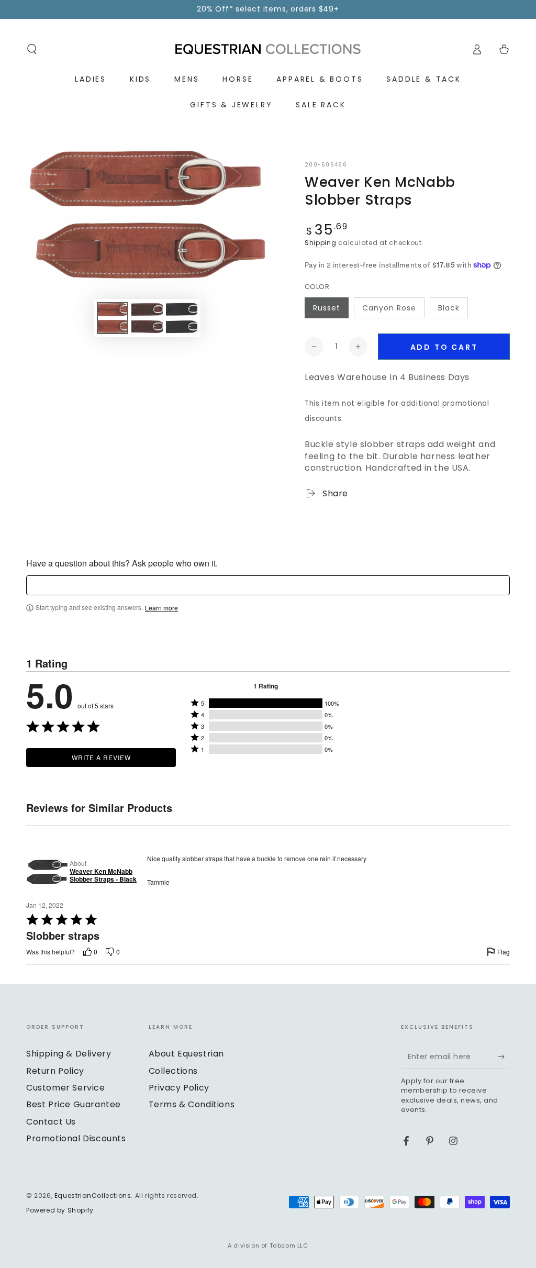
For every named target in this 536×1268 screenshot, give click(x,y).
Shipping (321, 242)
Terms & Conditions (192, 1104)
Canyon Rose (389, 308)
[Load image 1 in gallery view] (112, 318)
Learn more (161, 608)
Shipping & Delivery (68, 1054)
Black (449, 308)
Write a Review (101, 757)
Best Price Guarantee (73, 1104)
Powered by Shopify (60, 1210)
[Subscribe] (504, 1056)
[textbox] (268, 585)
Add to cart (444, 347)
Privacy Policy (179, 1088)
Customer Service (65, 1088)
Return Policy (55, 1071)
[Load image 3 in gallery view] (181, 318)
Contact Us (51, 1122)
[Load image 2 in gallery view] (147, 318)
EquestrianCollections (92, 1195)
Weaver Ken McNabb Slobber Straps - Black (103, 875)
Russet (326, 308)
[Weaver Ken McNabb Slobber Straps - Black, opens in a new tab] (45, 872)
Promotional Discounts (76, 1138)
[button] (32, 49)
